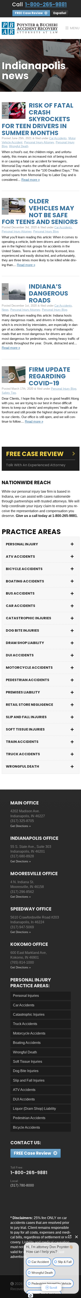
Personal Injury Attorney (39, 142)
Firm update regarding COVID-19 (49, 376)
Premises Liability (23, 692)
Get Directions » (20, 826)
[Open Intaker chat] (30, 1296)
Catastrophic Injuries (28, 618)
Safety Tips (9, 392)
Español (59, 13)
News (5, 309)
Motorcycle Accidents (29, 667)
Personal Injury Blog (46, 231)
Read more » (30, 179)
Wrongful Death (18, 146)
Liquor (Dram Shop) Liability (34, 1108)
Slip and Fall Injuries (26, 716)
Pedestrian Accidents (27, 679)
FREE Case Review (29, 13)
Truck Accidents (23, 754)
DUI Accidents (20, 655)
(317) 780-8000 (22, 1185)
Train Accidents (22, 741)
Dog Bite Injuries (22, 630)
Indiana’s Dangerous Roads (48, 293)
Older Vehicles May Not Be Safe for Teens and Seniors (40, 211)
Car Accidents (58, 138)
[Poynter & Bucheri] (30, 28)
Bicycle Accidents (24, 568)
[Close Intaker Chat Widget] (76, 1237)
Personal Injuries (26, 995)
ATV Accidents (20, 556)
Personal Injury (22, 544)
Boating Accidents (25, 581)
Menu (74, 28)
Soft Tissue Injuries (25, 729)
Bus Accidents (20, 593)
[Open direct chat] (70, 1237)
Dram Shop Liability (25, 642)
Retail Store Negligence (29, 704)
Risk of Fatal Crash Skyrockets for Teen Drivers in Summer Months (37, 119)
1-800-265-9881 (46, 4)
